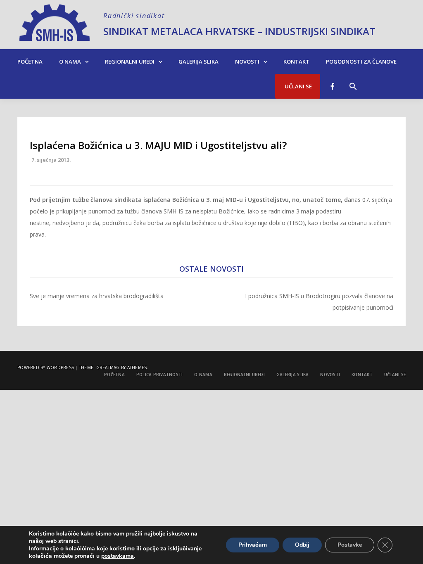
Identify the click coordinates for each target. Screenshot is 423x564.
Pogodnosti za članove (361, 61)
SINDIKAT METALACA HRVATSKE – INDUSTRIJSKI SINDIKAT (239, 31)
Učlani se (297, 86)
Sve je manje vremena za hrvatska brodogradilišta (97, 296)
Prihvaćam (252, 545)
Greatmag (108, 367)
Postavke (349, 545)
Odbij (302, 545)
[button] (353, 82)
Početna (30, 61)
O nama (70, 61)
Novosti (247, 61)
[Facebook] (332, 86)
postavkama (117, 556)
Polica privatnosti (159, 374)
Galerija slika (198, 61)
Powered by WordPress (45, 367)
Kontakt (296, 61)
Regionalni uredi (129, 61)
